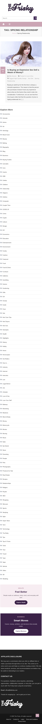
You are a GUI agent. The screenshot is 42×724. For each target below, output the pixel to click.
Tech (4, 525)
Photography (6, 466)
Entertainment (7, 242)
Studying (5, 512)
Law (4, 379)
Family (5, 251)
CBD (4, 176)
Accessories (6, 114)
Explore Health (21, 602)
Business (5, 155)
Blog (4, 151)
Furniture (5, 271)
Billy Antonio (12, 76)
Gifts (4, 292)
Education (6, 238)
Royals (5, 491)
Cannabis (5, 164)
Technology (6, 529)
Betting (5, 143)
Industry (5, 367)
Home (4, 350)
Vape (4, 562)
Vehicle (5, 566)
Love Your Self (7, 400)
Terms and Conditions (32, 719)
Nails (4, 442)
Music (4, 437)
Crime (4, 213)
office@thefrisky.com (11, 690)
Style (4, 516)
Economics (6, 234)
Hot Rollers (6, 359)
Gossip (5, 300)
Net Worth (6, 446)
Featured (5, 259)
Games (5, 284)
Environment (6, 247)
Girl (4, 296)
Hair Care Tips (7, 317)
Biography (6, 147)
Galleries (5, 276)
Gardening (6, 288)
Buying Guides (7, 159)
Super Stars (6, 520)
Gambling (5, 280)
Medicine (5, 413)
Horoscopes (6, 354)
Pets (4, 462)
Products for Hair (8, 471)
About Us (8, 719)
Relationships (7, 483)
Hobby (5, 346)
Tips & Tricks (6, 541)
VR (3, 574)
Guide (4, 305)
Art (3, 126)
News (4, 450)
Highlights (6, 338)
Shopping (5, 500)
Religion (5, 487)
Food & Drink (7, 267)
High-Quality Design (20, 78)
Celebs (5, 180)
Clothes (5, 197)
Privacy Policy (22, 721)
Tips (4, 537)
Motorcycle (6, 425)
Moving (5, 433)
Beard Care (6, 134)
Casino (5, 172)
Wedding (5, 579)
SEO (4, 496)
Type (4, 558)
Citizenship (6, 188)
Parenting (5, 454)
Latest (22, 719)
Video (4, 570)
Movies (5, 429)
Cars (4, 168)
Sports (5, 508)
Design (5, 226)
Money (5, 421)
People (5, 458)
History (5, 342)
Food (4, 263)
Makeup (5, 404)
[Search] (35, 18)
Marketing (6, 408)
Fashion (5, 255)
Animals (5, 118)
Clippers (5, 193)
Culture (5, 222)
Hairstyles (6, 330)
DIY (4, 230)
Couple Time (6, 205)
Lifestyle (5, 392)
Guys (4, 309)
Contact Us (16, 719)
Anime (4, 122)
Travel (4, 554)
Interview (5, 375)
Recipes (5, 479)
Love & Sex (29, 76)
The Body (5, 533)
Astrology (5, 130)
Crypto (5, 217)
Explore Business (21, 631)
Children (5, 184)
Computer (6, 201)
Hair (4, 313)
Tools (4, 545)
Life (4, 388)
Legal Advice (6, 383)
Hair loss (5, 325)
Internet (5, 371)
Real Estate (6, 475)
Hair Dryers (6, 321)
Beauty (5, 139)
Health (5, 334)
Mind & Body (6, 417)
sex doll (30, 78)
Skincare (5, 504)
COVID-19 (6, 209)
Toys (4, 549)
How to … (6, 363)
